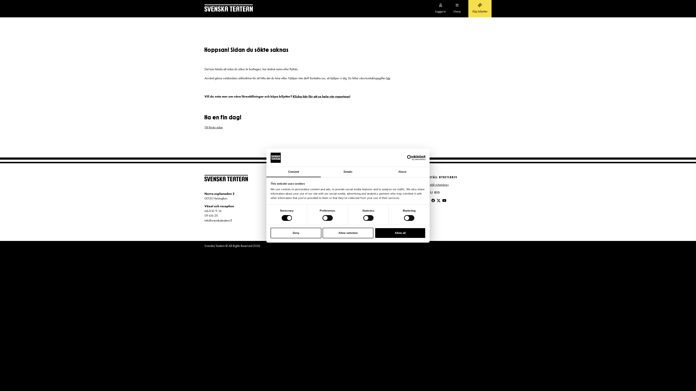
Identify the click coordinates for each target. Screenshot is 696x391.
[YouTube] (444, 200)
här (388, 78)
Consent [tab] (293, 171)
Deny (296, 232)
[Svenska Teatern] (228, 8)
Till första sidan (213, 127)
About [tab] (402, 171)
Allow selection (348, 232)
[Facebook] (433, 200)
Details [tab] (348, 171)
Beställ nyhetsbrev (437, 185)
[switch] (327, 218)
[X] (438, 202)
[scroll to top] (685, 380)
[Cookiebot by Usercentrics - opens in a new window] (410, 157)
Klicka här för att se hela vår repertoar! (321, 96)
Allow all (400, 232)
